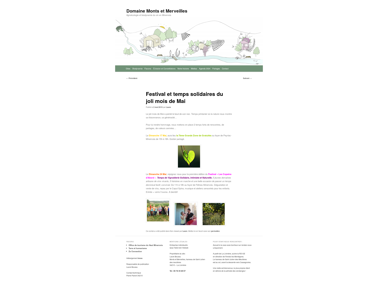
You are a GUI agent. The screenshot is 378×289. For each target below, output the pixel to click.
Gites (128, 68)
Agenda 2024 (204, 68)
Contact (225, 68)
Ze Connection (135, 251)
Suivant (247, 78)
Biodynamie (137, 68)
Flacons (147, 68)
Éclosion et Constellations (164, 68)
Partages (216, 68)
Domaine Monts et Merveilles (156, 11)
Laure (168, 107)
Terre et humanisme (138, 248)
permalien (215, 231)
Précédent (131, 78)
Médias (194, 68)
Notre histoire (183, 68)
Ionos (140, 258)
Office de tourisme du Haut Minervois (146, 245)
